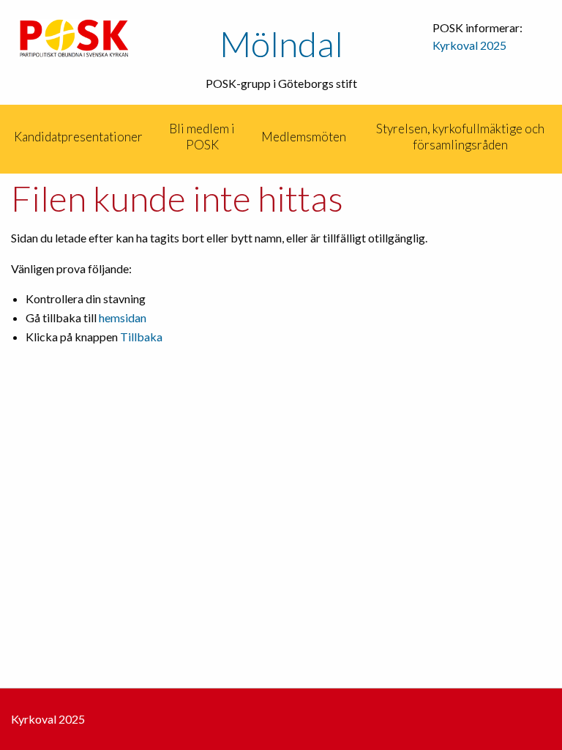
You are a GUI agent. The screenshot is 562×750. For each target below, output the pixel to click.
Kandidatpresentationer (78, 136)
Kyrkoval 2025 (469, 45)
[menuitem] (1, 137)
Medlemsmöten (303, 136)
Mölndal (281, 43)
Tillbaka (141, 337)
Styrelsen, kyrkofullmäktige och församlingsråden (460, 136)
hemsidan (122, 317)
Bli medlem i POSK (202, 136)
